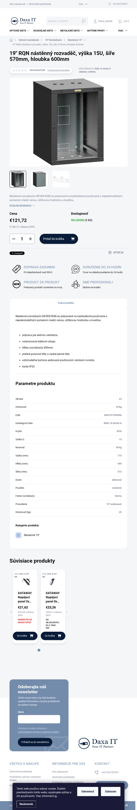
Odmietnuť (87, 791)
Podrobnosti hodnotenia (59, 70)
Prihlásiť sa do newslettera (35, 742)
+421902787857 (110, 772)
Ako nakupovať (17, 4)
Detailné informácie (20, 205)
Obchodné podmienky (40, 4)
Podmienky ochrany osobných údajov (25, 779)
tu (55, 796)
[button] (38, 650)
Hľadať (83, 21)
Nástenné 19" (32, 535)
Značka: (87, 72)
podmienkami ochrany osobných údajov (38, 732)
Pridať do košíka (53, 239)
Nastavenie (26, 804)
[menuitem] (20, 31)
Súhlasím (110, 791)
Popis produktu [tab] (66, 303)
